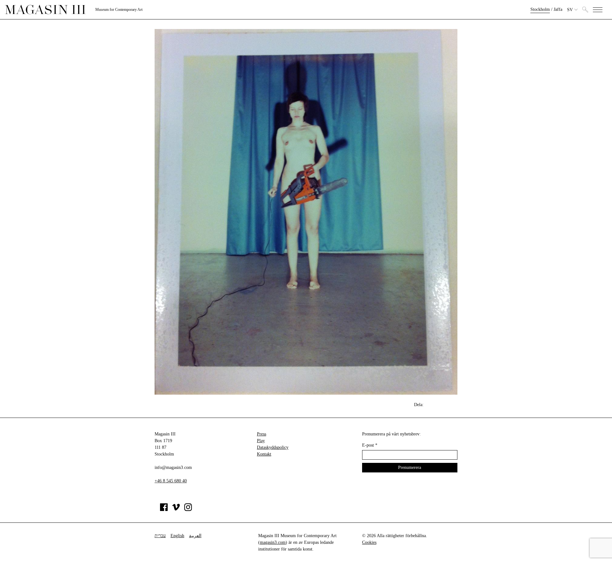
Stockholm (540, 9)
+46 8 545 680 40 (171, 480)
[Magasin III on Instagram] (188, 509)
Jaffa (558, 9)
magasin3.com (273, 542)
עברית (160, 535)
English (177, 535)
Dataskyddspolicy (272, 447)
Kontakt (264, 454)
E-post (369, 445)
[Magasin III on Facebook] (164, 509)
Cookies (369, 542)
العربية (195, 535)
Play (261, 440)
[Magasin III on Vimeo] (176, 509)
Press (261, 434)
